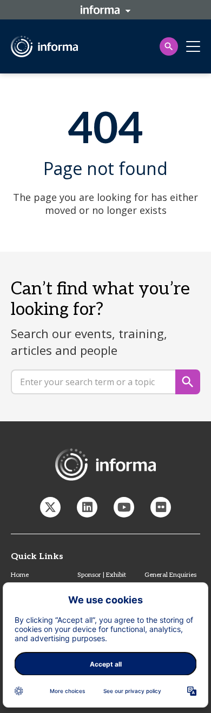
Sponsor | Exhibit (101, 575)
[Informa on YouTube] (124, 507)
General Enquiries (170, 575)
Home (20, 575)
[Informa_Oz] (50, 507)
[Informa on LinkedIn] (87, 507)
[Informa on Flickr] (160, 507)
